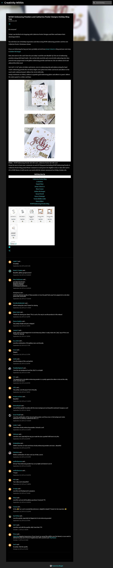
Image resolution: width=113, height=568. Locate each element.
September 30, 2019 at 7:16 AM (21, 493)
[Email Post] (9, 247)
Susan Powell (40, 194)
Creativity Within (14, 2)
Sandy (15, 359)
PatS (14, 479)
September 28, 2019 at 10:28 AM (22, 275)
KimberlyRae (16, 443)
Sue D (14, 544)
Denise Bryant (17, 405)
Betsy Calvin (16, 312)
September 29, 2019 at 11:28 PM (22, 484)
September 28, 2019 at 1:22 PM (21, 317)
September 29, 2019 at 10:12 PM (22, 457)
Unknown (15, 434)
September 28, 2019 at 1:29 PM (21, 326)
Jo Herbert (40, 181)
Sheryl (15, 497)
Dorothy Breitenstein (19, 303)
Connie (15, 506)
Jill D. (14, 387)
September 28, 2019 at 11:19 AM (22, 307)
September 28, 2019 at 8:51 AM (21, 266)
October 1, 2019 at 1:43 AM (20, 529)
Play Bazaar (53, 537)
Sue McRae (16, 516)
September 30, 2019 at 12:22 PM (22, 511)
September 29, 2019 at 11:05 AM (22, 420)
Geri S (14, 525)
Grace (14, 350)
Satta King (16, 536)
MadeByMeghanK (18, 368)
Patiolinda (16, 452)
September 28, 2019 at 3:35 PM (21, 363)
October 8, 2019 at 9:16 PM (20, 549)
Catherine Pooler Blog (40, 179)
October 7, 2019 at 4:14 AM (20, 540)
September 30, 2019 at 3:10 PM (21, 520)
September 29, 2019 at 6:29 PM (21, 439)
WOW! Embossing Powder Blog (39, 203)
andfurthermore (17, 461)
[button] (9, 24)
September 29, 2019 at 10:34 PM (22, 466)
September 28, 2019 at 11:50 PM (22, 401)
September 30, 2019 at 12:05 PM (22, 502)
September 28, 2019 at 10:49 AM (22, 288)
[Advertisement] (81, 66)
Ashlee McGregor (15, 51)
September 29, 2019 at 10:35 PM (22, 475)
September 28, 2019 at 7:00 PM (21, 392)
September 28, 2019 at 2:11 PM (21, 345)
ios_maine (16, 340)
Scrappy (15, 488)
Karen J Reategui (40, 196)
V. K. (14, 377)
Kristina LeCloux (17, 396)
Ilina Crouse (40, 189)
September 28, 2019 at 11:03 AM (22, 298)
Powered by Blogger (57, 566)
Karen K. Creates (17, 270)
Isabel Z (15, 261)
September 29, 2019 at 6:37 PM (21, 448)
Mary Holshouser (18, 279)
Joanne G (15, 330)
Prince (15, 534)
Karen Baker (40, 201)
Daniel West (39, 184)
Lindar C (15, 425)
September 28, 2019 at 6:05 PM (21, 383)
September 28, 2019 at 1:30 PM (21, 336)
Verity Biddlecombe (40, 199)
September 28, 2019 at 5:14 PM (21, 372)
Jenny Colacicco (51, 49)
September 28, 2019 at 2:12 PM (21, 354)
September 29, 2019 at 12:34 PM (22, 429)
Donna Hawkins (17, 321)
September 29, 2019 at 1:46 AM (21, 410)
